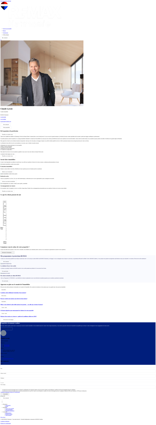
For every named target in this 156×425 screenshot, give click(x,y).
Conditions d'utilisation (5, 392)
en (0, 39)
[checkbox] (37, 389)
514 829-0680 (3, 117)
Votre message (2, 384)
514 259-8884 (3, 119)
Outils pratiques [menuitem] (6, 34)
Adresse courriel (3, 373)
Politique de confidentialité (15, 392)
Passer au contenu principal (5, 1)
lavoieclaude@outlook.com (5, 121)
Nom (1, 368)
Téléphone (2, 378)
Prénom (1, 363)
